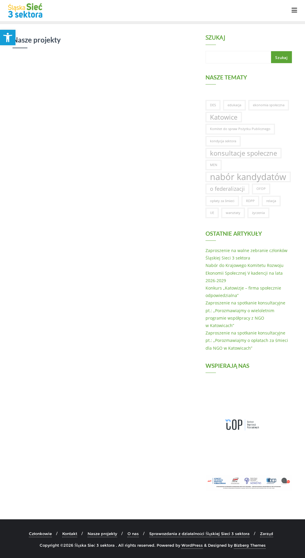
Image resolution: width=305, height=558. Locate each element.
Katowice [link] (223, 117)
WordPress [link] (192, 545)
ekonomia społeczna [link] (268, 105)
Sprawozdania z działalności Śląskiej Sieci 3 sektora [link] (199, 533)
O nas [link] (133, 533)
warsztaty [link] (233, 213)
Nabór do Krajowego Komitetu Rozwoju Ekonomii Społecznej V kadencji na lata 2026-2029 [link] (245, 272)
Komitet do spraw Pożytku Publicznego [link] (240, 129)
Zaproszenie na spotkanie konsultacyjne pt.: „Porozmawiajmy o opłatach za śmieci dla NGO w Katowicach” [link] (247, 340)
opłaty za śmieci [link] (222, 201)
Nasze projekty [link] (102, 533)
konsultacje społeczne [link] (243, 153)
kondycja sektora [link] (223, 141)
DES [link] (213, 105)
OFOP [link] (261, 189)
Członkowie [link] (40, 533)
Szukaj (215, 38)
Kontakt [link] (69, 533)
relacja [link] (271, 201)
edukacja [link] (234, 105)
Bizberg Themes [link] (250, 545)
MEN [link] (213, 165)
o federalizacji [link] (227, 188)
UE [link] (212, 213)
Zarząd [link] (266, 533)
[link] (7, 37)
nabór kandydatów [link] (248, 177)
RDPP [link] (250, 201)
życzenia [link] (258, 213)
